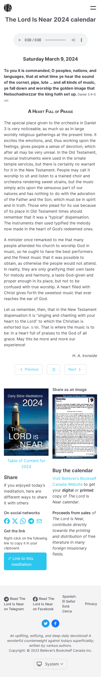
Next (72, 369)
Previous (31, 369)
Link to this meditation (22, 561)
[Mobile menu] (93, 8)
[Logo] (9, 8)
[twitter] (46, 623)
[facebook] (55, 623)
